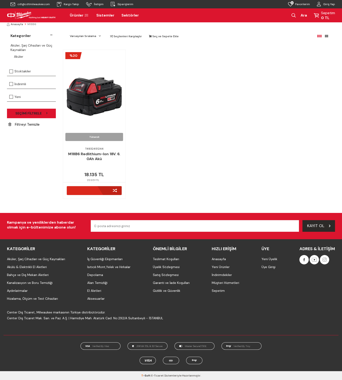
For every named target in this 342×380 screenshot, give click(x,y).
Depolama (95, 275)
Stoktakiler (22, 71)
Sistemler (105, 15)
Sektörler (130, 15)
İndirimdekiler (222, 275)
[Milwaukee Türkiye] (31, 15)
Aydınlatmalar (17, 291)
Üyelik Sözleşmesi (166, 267)
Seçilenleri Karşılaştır (127, 36)
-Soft (146, 375)
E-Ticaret (157, 375)
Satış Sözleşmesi (166, 275)
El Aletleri (94, 291)
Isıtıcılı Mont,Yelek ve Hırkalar (109, 267)
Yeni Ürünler (221, 267)
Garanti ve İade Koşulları (171, 283)
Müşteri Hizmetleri (225, 283)
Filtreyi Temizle (27, 124)
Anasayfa (17, 24)
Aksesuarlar (96, 298)
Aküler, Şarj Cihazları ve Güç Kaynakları (31, 47)
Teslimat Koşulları (166, 259)
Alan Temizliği (97, 283)
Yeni (17, 97)
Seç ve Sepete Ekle (165, 36)
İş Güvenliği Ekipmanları (105, 259)
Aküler (18, 56)
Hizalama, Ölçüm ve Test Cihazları (32, 298)
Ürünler (77, 15)
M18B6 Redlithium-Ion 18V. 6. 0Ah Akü (94, 156)
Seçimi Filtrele (28, 113)
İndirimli (20, 84)
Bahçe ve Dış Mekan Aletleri (28, 275)
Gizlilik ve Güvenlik (166, 291)
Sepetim (218, 291)
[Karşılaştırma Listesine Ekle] (94, 190)
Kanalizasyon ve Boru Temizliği (30, 283)
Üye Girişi (268, 267)
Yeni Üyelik (269, 259)
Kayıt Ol (315, 226)
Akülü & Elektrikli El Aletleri (27, 267)
